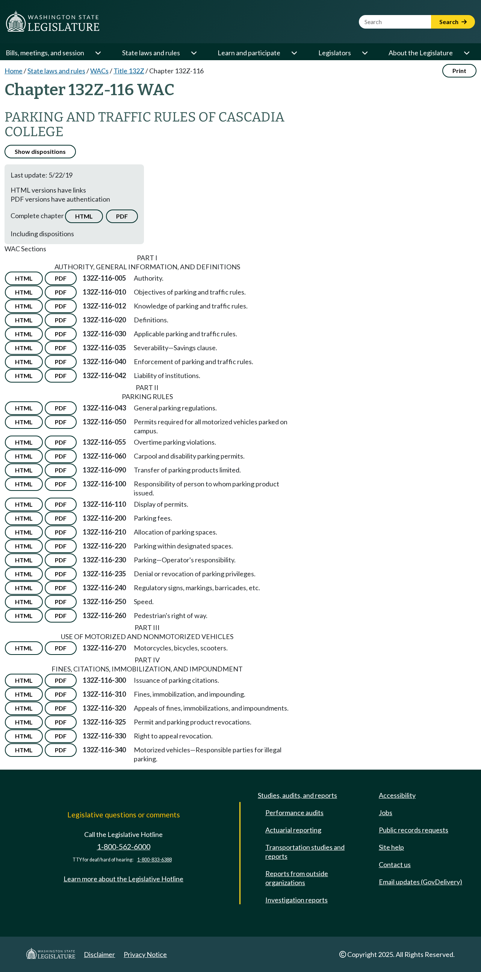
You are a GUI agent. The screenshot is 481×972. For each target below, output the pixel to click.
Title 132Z (128, 71)
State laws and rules (151, 53)
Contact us (395, 864)
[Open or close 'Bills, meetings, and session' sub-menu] (98, 52)
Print (459, 70)
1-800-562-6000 (123, 846)
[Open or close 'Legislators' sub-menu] (364, 52)
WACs (99, 71)
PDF (122, 216)
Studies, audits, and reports (297, 795)
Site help (391, 847)
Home (14, 71)
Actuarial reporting (293, 830)
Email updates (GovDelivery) (420, 882)
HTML (84, 216)
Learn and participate (249, 53)
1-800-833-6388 (154, 860)
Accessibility (397, 795)
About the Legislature (421, 53)
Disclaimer (99, 954)
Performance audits (294, 812)
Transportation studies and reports (305, 851)
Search (449, 21)
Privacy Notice (145, 954)
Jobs (385, 812)
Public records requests (413, 830)
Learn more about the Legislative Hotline (123, 879)
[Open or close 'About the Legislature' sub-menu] (466, 52)
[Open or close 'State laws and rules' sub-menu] (193, 52)
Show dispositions (40, 151)
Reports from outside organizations (296, 878)
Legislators (334, 53)
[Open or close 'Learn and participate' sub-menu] (294, 52)
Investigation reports (296, 900)
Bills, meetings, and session (45, 53)
